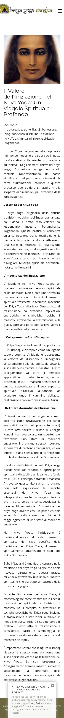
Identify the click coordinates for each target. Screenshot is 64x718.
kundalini (25, 138)
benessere (49, 129)
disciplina (32, 134)
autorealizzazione (19, 129)
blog (7, 134)
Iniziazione (47, 134)
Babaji (36, 129)
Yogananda (12, 143)
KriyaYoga (11, 138)
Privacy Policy (35, 703)
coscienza (18, 134)
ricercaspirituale (44, 138)
